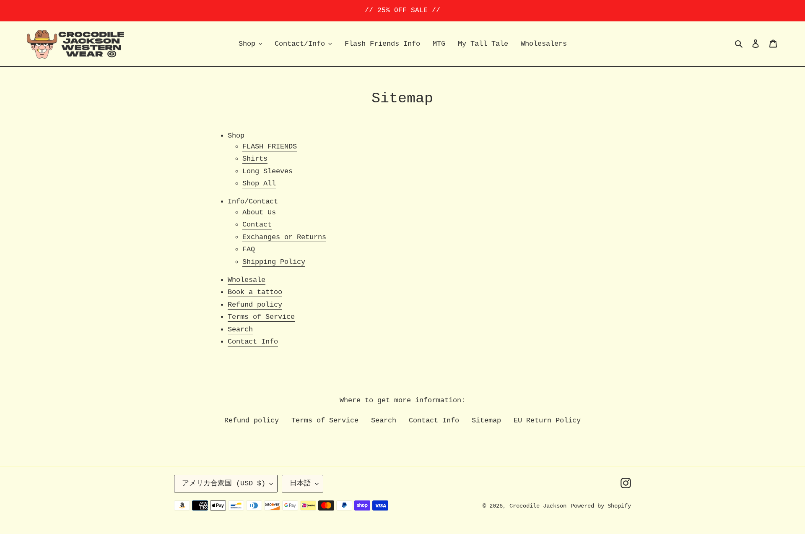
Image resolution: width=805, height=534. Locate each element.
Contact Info (253, 342)
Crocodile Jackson (537, 506)
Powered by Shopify (601, 506)
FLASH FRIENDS (269, 147)
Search (240, 329)
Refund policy (255, 305)
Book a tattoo (255, 292)
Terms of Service (261, 317)
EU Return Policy (547, 421)
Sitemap (486, 421)
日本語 (300, 483)
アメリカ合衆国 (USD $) (223, 483)
